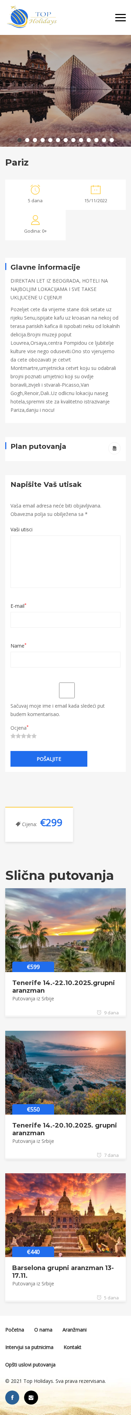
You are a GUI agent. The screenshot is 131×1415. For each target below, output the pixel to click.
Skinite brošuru (114, 448)
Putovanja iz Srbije (33, 998)
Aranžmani (75, 1329)
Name (18, 645)
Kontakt (72, 1347)
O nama (43, 1329)
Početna (14, 1329)
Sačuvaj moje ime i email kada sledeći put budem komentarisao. (57, 709)
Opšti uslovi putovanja (30, 1364)
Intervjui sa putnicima (29, 1347)
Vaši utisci (21, 529)
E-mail (18, 606)
